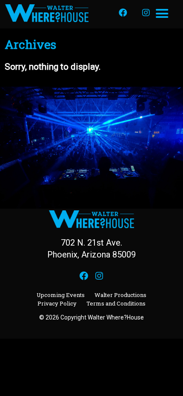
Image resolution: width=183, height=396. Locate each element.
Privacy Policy (57, 303)
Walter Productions (120, 295)
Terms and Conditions (116, 303)
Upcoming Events (61, 295)
